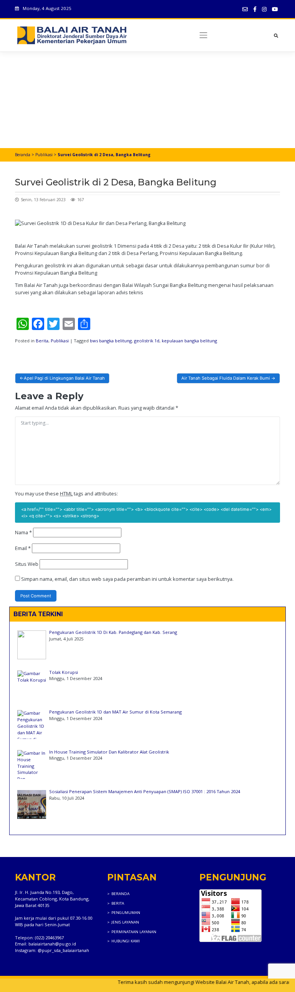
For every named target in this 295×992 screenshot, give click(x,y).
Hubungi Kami (125, 941)
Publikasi (44, 154)
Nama (23, 532)
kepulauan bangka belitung (189, 340)
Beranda (22, 154)
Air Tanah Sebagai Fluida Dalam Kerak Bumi (225, 378)
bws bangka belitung (111, 340)
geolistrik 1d (146, 340)
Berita (42, 340)
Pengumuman (125, 912)
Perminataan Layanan (133, 931)
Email (23, 548)
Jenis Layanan (125, 922)
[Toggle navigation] (203, 35)
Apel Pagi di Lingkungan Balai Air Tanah (64, 378)
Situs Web (26, 563)
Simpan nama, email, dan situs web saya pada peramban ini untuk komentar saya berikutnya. (127, 578)
